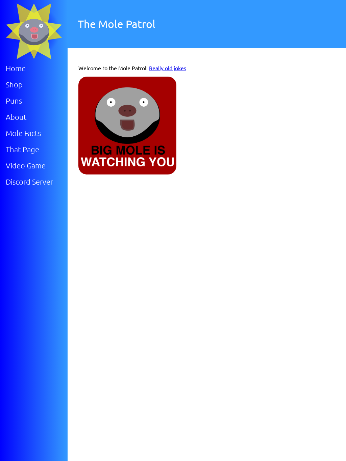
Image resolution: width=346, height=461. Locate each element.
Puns (14, 100)
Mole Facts (23, 133)
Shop (14, 84)
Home (16, 68)
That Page (22, 149)
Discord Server (29, 181)
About (16, 116)
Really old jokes (167, 67)
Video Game (26, 165)
